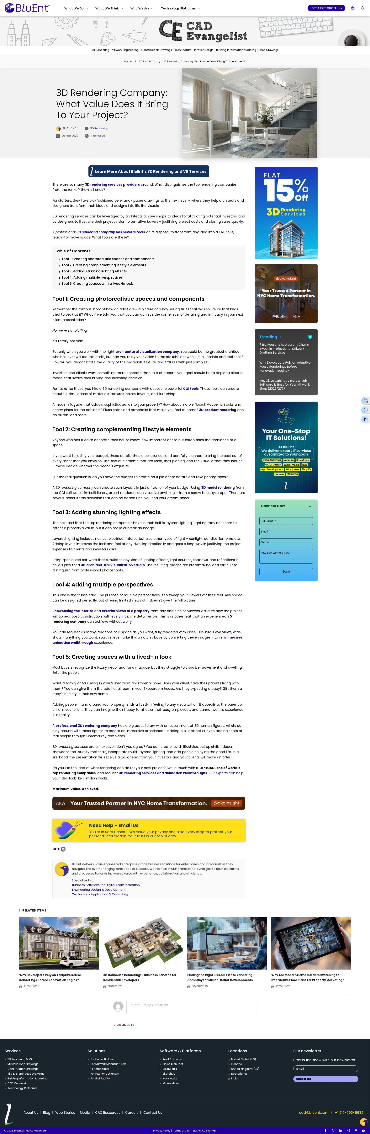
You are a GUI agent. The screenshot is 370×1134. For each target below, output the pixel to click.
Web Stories (65, 1112)
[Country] (353, 8)
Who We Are (139, 8)
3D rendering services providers (112, 184)
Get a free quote (324, 8)
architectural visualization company (147, 351)
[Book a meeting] (365, 400)
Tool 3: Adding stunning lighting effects (94, 271)
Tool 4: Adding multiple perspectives (92, 277)
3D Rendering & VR (20, 1059)
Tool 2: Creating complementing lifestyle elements (103, 265)
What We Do (74, 8)
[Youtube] (363, 1130)
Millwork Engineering (125, 50)
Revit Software (172, 1059)
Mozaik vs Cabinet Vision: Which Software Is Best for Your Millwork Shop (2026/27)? (284, 384)
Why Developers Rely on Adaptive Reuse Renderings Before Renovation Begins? (285, 366)
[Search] (363, 8)
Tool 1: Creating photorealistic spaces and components (108, 259)
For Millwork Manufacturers (108, 1064)
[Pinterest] (355, 1130)
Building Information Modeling (236, 50)
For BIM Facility (100, 1078)
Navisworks (170, 1078)
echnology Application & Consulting (100, 894)
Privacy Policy (161, 1130)
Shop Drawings (268, 50)
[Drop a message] (365, 410)
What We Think (107, 8)
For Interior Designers (105, 1074)
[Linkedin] (340, 1130)
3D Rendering (100, 50)
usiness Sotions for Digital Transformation (106, 885)
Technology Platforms (178, 8)
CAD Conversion (18, 1083)
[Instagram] (348, 1130)
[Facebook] (325, 1130)
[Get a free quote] (365, 419)
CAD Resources (107, 1112)
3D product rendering (217, 410)
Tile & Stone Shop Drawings (26, 1074)
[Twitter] (333, 1130)
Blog (46, 1112)
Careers (131, 1112)
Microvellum (171, 1083)
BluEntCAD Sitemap (205, 1130)
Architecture (183, 50)
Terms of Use (181, 1130)
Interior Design (204, 50)
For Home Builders (102, 1059)
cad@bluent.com (314, 1112)
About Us (31, 1112)
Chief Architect (173, 1064)
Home (128, 61)
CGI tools (191, 388)
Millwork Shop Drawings (23, 1064)
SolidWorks (170, 1069)
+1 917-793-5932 (349, 1112)
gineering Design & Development (99, 889)
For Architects (100, 1069)
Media (85, 1112)
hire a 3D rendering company (116, 388)
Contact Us (152, 1112)
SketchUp (169, 1074)
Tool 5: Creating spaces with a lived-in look (97, 283)
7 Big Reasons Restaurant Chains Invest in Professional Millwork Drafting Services (284, 348)
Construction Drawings (156, 50)
